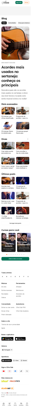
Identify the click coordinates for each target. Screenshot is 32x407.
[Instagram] (9, 371)
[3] (11, 254)
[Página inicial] (5, 2)
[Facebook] (15, 371)
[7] (20, 254)
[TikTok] (21, 371)
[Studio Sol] (7, 388)
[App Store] (20, 339)
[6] (17, 254)
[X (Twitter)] (27, 371)
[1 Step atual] (7, 254)
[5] (15, 254)
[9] (24, 254)
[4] (13, 254)
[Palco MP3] (15, 381)
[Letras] (4, 381)
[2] (9, 254)
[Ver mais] (27, 139)
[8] (22, 254)
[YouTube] (3, 371)
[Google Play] (7, 339)
